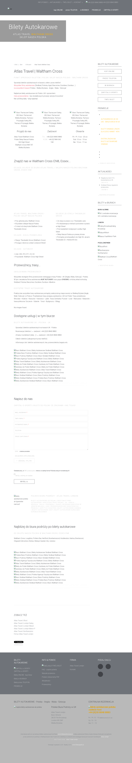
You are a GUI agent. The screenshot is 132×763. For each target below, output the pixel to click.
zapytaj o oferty (109, 92)
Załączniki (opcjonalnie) (25, 456)
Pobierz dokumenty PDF (50, 677)
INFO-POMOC (43, 2)
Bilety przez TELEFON (21, 682)
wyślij (24, 481)
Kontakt (73, 669)
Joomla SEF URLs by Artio (18, 644)
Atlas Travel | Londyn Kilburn (24, 626)
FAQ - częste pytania (49, 670)
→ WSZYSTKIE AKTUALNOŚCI (106, 195)
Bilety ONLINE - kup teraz (23, 675)
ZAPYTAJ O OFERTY (111, 10)
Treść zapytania (22, 436)
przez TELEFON (71, 10)
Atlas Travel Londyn (77, 666)
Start (21, 64)
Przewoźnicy (46, 684)
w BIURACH (84, 10)
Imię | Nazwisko (21, 412)
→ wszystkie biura (106, 265)
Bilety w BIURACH (20, 679)
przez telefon (109, 78)
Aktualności (46, 681)
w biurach (109, 85)
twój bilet (109, 99)
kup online (109, 71)
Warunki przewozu (48, 673)
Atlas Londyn (105, 737)
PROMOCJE (96, 10)
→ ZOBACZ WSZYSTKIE (106, 163)
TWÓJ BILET (67, 2)
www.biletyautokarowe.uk (65, 734)
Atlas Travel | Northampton (23, 631)
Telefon (18, 430)
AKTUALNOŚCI (55, 2)
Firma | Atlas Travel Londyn (23, 634)
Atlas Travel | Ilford (20, 621)
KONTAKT (77, 2)
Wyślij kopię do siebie (24, 475)
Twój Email (19, 418)
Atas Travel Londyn (59, 739)
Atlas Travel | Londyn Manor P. (24, 629)
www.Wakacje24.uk (78, 745)
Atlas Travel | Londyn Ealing (23, 623)
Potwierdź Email (22, 424)
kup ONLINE (58, 10)
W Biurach (28, 64)
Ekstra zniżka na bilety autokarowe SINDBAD (109, 141)
